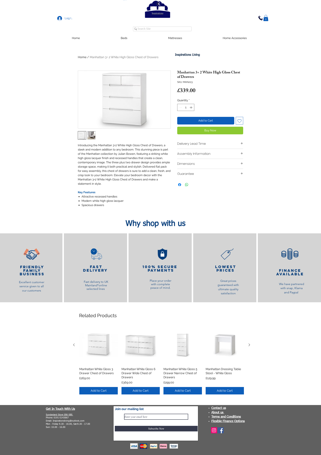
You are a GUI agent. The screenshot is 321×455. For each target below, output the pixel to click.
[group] (162, 360)
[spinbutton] (186, 107)
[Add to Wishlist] (239, 120)
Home (82, 57)
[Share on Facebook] (179, 184)
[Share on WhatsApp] (186, 184)
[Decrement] (180, 107)
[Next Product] (249, 345)
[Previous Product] (74, 345)
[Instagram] (214, 430)
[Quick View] (98, 345)
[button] (265, 18)
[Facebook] (221, 430)
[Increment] (191, 107)
